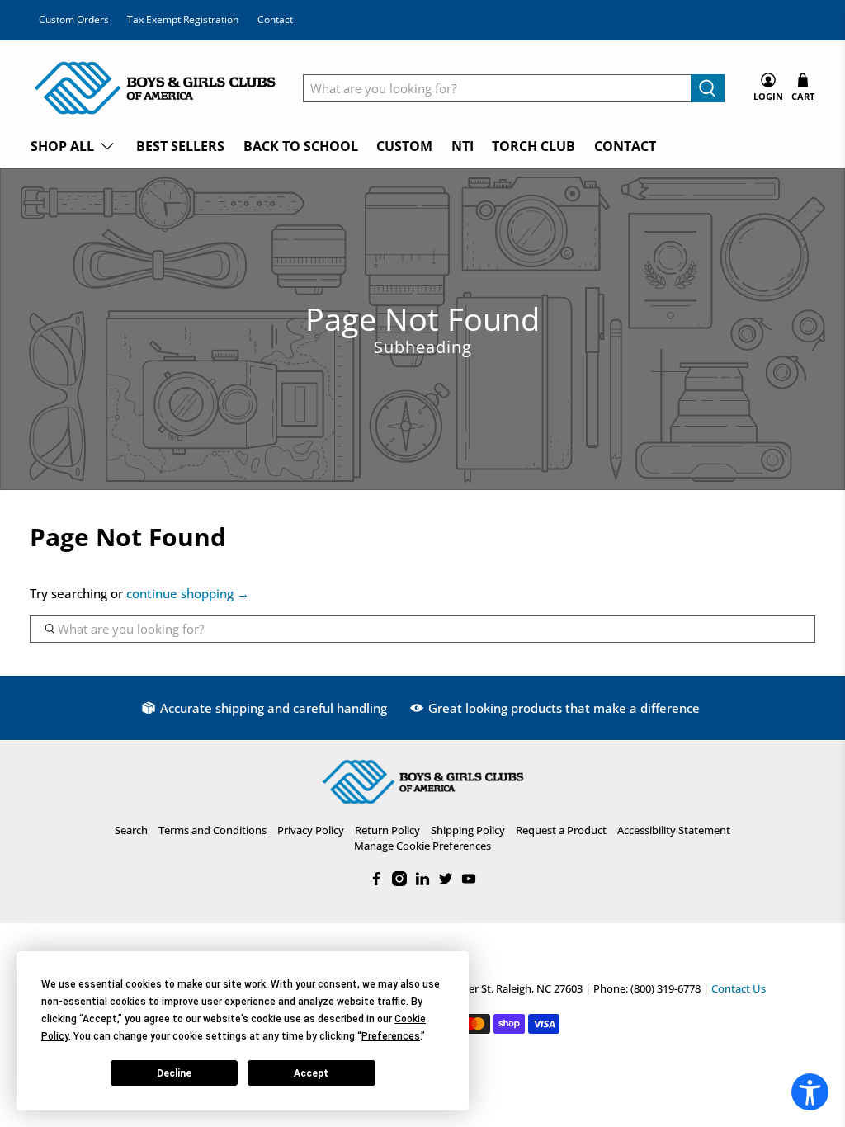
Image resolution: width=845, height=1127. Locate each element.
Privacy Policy (310, 830)
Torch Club (533, 146)
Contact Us (738, 989)
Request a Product (561, 830)
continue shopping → (187, 593)
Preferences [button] (390, 1036)
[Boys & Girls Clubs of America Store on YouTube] (468, 882)
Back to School (300, 146)
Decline (174, 1073)
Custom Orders (74, 19)
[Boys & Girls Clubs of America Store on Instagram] (399, 882)
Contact (275, 19)
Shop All (62, 146)
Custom (404, 146)
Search (131, 830)
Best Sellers (180, 146)
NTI (462, 146)
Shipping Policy (468, 830)
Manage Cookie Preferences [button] (422, 845)
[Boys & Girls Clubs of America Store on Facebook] (376, 882)
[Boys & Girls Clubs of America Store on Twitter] (445, 882)
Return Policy (387, 830)
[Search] (708, 88)
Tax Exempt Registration (182, 19)
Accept (311, 1073)
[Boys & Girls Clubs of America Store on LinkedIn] (422, 882)
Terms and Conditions (212, 830)
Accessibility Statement (673, 830)
